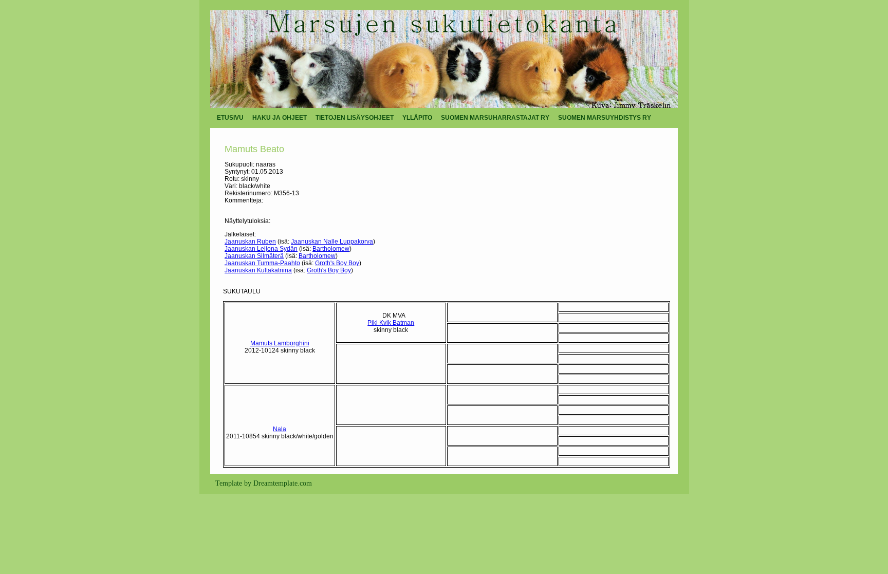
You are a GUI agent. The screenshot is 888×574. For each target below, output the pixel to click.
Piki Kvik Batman (390, 322)
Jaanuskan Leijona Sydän (261, 248)
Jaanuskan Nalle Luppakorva (332, 241)
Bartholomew (330, 248)
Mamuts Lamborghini (279, 343)
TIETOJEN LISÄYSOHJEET (355, 117)
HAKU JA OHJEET (279, 117)
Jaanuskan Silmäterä (254, 256)
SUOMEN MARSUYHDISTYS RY (604, 117)
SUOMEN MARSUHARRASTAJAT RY (495, 117)
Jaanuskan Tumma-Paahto (262, 263)
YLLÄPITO (417, 117)
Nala (279, 429)
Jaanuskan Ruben (250, 241)
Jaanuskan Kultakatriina (258, 270)
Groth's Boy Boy (337, 263)
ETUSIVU (230, 117)
